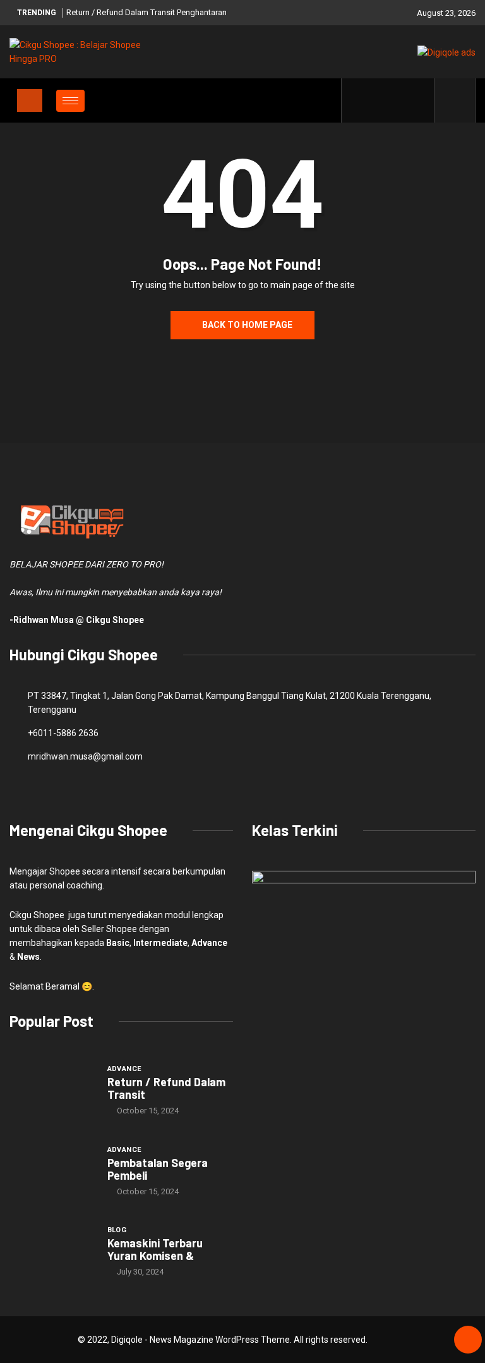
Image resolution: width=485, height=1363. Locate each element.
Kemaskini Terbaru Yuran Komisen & (155, 1249)
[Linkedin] (417, 100)
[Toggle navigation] (29, 100)
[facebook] (359, 100)
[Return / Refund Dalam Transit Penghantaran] (52, 1089)
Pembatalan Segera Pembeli (157, 1169)
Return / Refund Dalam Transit (166, 1088)
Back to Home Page (247, 325)
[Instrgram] (398, 100)
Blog (117, 1230)
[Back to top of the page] (468, 1340)
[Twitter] (378, 100)
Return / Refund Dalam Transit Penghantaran (146, 12)
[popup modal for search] (455, 100)
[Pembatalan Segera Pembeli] (52, 1170)
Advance (124, 1069)
